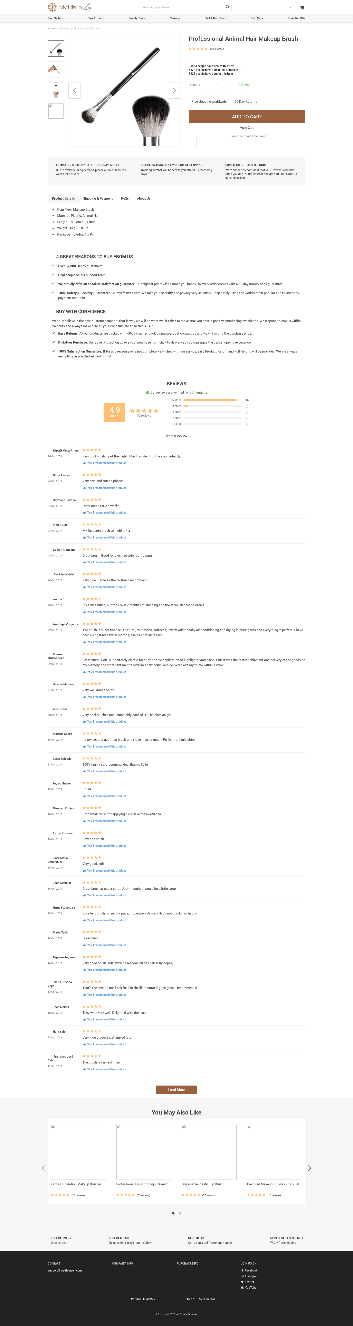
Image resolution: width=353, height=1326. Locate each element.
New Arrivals (96, 18)
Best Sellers (55, 18)
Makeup (175, 18)
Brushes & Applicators (87, 28)
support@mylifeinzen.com (65, 1270)
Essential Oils (296, 18)
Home (51, 28)
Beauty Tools (136, 18)
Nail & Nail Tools (215, 18)
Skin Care (257, 18)
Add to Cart (247, 116)
